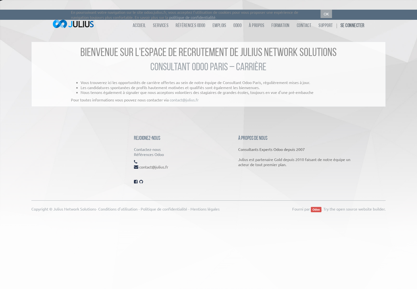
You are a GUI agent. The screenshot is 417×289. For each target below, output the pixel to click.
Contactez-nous (147, 149)
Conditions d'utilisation (118, 208)
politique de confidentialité (192, 17)
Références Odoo (149, 154)
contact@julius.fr (184, 99)
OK (326, 13)
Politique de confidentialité (164, 208)
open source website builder (360, 208)
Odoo (316, 209)
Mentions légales (205, 208)
